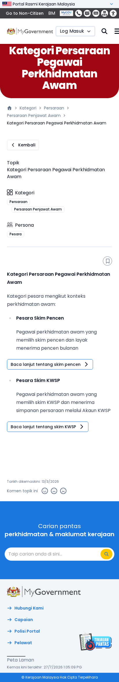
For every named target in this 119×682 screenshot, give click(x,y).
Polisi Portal (27, 631)
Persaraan (54, 108)
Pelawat (23, 643)
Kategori (28, 108)
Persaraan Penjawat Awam (34, 115)
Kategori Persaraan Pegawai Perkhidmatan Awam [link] (56, 123)
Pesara (16, 234)
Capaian (23, 620)
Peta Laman (20, 660)
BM (51, 13)
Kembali (26, 145)
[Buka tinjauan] (94, 641)
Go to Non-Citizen (25, 13)
